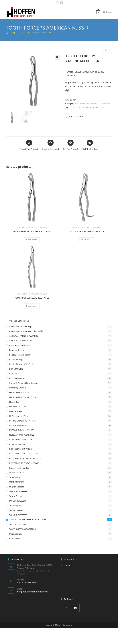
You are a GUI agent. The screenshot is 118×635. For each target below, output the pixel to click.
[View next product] (110, 51)
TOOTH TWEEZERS (17, 524)
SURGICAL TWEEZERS (18, 491)
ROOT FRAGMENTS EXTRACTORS (24, 463)
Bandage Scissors (17, 350)
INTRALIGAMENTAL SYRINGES (23, 420)
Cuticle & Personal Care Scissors (23, 383)
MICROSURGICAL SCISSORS (21, 430)
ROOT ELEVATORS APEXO (20, 449)
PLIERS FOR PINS (17, 444)
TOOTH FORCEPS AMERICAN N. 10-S (31, 231)
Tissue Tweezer (16, 510)
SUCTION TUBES (16, 482)
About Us (68, 565)
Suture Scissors (16, 496)
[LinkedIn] (75, 608)
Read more (31, 239)
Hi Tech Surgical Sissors (19, 416)
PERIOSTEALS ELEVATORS (20, 439)
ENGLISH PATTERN (17, 406)
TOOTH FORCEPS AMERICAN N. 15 (86, 231)
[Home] (7, 32)
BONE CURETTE (16, 368)
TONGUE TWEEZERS (18, 515)
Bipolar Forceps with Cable (21, 364)
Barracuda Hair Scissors (20, 354)
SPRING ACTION (16, 472)
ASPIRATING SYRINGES (19, 345)
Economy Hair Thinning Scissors (23, 397)
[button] (57, 57)
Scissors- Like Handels (19, 467)
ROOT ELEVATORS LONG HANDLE (24, 453)
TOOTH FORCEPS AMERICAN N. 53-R (34, 32)
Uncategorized (15, 533)
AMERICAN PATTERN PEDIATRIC (23, 335)
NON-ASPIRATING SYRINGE (21, 434)
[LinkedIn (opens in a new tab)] (61, 2)
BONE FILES (14, 373)
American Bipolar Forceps (20, 326)
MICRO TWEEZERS (17, 425)
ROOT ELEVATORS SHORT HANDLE (25, 458)
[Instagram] (66, 608)
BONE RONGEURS (17, 378)
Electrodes (14, 402)
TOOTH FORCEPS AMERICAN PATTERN (92, 103)
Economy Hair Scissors (19, 392)
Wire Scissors (15, 538)
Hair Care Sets (15, 411)
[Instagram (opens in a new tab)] (57, 2)
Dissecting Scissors (17, 387)
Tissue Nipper (15, 505)
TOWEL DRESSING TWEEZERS (22, 529)
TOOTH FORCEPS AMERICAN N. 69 (31, 297)
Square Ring (14, 477)
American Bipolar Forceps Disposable (26, 331)
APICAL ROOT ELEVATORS (20, 340)
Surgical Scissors (16, 486)
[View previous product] (105, 51)
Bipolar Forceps (16, 359)
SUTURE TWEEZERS (17, 500)
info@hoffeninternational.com (32, 591)
